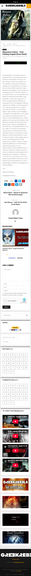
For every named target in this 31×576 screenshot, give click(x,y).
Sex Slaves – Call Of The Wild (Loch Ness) (15, 203)
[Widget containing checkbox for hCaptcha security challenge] (14, 301)
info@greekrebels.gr (18, 562)
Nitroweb (19, 571)
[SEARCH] (27, 315)
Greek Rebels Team (8, 56)
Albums (4, 49)
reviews (20, 258)
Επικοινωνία (15, 559)
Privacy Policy (14, 574)
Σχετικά (7, 574)
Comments (12, 258)
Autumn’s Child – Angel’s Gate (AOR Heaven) (13, 249)
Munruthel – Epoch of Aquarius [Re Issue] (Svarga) (15, 194)
